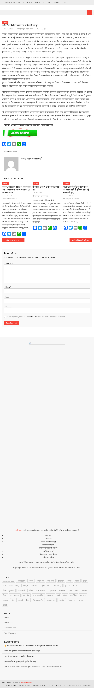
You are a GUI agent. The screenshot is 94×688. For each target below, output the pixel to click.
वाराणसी (20, 600)
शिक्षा (27, 600)
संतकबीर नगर (51, 600)
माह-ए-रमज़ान (13, 151)
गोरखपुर (5, 22)
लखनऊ (5, 600)
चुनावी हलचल (46, 585)
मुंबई (58, 595)
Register (56, 2)
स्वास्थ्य (80, 600)
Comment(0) (41, 28)
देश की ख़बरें (21, 590)
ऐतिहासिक (61, 581)
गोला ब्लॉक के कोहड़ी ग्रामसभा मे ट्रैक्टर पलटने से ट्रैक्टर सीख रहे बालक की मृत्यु (76, 189)
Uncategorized (8, 581)
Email (8, 297)
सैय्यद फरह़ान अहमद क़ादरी (25, 28)
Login (42, 2)
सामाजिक (61, 600)
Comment (10, 263)
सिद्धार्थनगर (71, 600)
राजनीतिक (73, 595)
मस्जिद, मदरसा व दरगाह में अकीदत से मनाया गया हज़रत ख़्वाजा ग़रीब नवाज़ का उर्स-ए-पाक (16, 189)
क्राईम (85, 581)
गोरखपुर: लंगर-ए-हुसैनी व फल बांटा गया (46, 188)
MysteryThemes (26, 682)
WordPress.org (10, 633)
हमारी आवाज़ (19, 530)
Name (8, 287)
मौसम (65, 595)
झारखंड (67, 585)
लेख (13, 600)
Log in (7, 617)
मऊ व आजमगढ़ (14, 595)
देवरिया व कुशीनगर (8, 590)
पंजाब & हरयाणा (41, 590)
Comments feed (10, 627)
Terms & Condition (68, 685)
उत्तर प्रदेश (50, 581)
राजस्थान (83, 595)
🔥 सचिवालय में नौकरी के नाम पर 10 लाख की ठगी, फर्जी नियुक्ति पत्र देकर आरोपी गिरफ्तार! (32, 645)
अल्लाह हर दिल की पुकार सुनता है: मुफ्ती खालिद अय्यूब (20, 661)
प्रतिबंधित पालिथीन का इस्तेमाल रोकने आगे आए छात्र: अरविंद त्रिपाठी (15, 240)
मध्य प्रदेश (26, 595)
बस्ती (76, 590)
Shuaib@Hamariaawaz (10, 199)
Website (9, 306)
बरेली (70, 590)
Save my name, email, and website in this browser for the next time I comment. (36, 316)
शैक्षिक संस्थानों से (38, 600)
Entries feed (9, 622)
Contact (27, 2)
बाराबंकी (84, 590)
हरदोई (5, 605)
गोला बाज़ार (34, 585)
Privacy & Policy (10, 685)
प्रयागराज (53, 590)
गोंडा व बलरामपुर (14, 585)
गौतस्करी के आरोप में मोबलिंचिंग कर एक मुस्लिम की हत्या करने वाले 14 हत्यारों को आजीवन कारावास (33, 666)
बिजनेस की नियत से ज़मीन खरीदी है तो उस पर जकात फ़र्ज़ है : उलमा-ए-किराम (81, 240)
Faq (52, 685)
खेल (4, 585)
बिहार (4, 595)
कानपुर (77, 581)
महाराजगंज (50, 595)
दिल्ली (75, 585)
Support (36, 685)
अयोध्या (31, 581)
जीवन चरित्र (57, 585)
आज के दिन (40, 581)
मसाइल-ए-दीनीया (38, 595)
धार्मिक (31, 590)
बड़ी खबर (62, 590)
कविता (69, 581)
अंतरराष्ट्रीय (21, 581)
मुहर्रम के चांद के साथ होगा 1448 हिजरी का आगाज (19, 656)
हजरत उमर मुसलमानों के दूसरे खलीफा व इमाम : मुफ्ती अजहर (22, 650)
